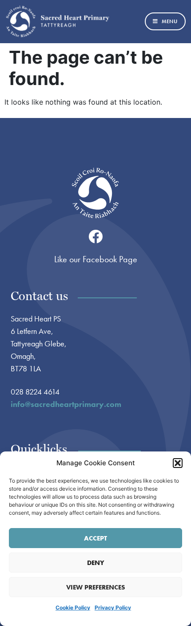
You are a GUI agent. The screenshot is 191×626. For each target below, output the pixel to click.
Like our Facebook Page (95, 259)
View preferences (95, 587)
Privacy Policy (113, 607)
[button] (177, 463)
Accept (95, 538)
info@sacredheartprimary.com (66, 404)
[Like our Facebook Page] (95, 236)
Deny (95, 562)
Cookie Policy (73, 607)
